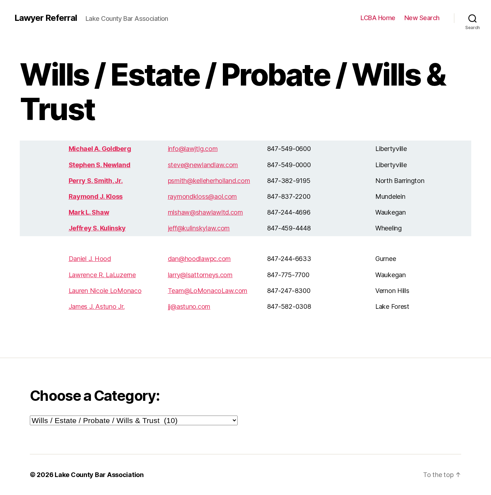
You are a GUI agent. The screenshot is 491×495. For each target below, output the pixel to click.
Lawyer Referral (45, 18)
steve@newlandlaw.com (203, 165)
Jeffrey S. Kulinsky (97, 228)
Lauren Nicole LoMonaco (105, 290)
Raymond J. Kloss (96, 196)
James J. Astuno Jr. (97, 306)
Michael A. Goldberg (100, 148)
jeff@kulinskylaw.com (199, 228)
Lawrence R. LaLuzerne (102, 275)
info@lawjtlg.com (193, 148)
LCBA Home (378, 18)
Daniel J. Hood (90, 258)
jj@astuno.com (189, 306)
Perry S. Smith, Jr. (96, 180)
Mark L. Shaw (89, 212)
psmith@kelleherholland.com (209, 180)
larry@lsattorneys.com (200, 275)
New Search (422, 18)
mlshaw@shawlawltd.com (205, 212)
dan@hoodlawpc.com (199, 258)
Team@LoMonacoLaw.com (208, 290)
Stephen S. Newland (99, 165)
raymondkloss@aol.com (202, 196)
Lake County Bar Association (99, 474)
